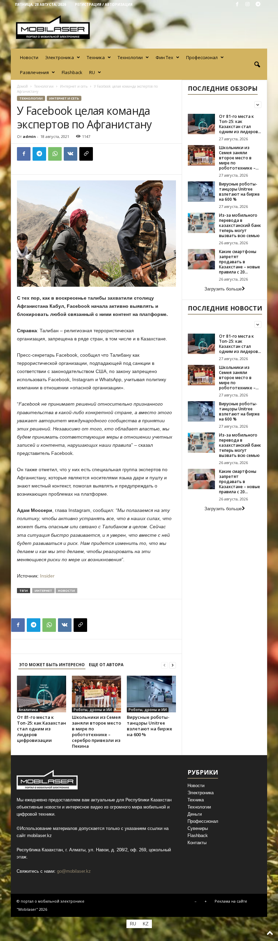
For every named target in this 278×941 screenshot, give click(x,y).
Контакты (196, 842)
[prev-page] (164, 665)
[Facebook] (237, 4)
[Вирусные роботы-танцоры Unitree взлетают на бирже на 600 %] (151, 694)
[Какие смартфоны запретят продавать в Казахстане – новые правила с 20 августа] (201, 259)
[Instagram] (247, 4)
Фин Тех (164, 57)
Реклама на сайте (231, 901)
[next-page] (172, 665)
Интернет (43, 590)
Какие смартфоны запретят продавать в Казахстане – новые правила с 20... (239, 262)
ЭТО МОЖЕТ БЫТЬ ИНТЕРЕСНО (52, 665)
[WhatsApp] (55, 154)
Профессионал (202, 57)
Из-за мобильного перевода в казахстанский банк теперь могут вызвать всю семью (240, 225)
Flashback (72, 72)
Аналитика (28, 709)
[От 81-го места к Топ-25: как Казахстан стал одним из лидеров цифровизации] (41, 694)
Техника (96, 57)
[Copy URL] (86, 154)
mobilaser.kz (39, 835)
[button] (257, 64)
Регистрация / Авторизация (104, 4)
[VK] (70, 154)
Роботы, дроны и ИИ (93, 709)
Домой (22, 86)
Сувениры (197, 828)
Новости (29, 57)
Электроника (59, 57)
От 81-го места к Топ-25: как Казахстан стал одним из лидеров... (240, 124)
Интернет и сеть (73, 86)
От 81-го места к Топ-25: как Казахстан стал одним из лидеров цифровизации (41, 728)
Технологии (130, 57)
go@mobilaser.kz (74, 871)
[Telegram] (258, 4)
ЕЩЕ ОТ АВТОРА (106, 665)
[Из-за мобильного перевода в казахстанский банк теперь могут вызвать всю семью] (201, 223)
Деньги (194, 814)
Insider (47, 576)
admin (29, 136)
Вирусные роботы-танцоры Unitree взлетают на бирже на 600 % (149, 726)
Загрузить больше (223, 288)
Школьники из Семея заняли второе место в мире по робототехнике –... (239, 158)
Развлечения (34, 72)
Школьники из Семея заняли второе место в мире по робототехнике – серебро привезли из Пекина (96, 731)
